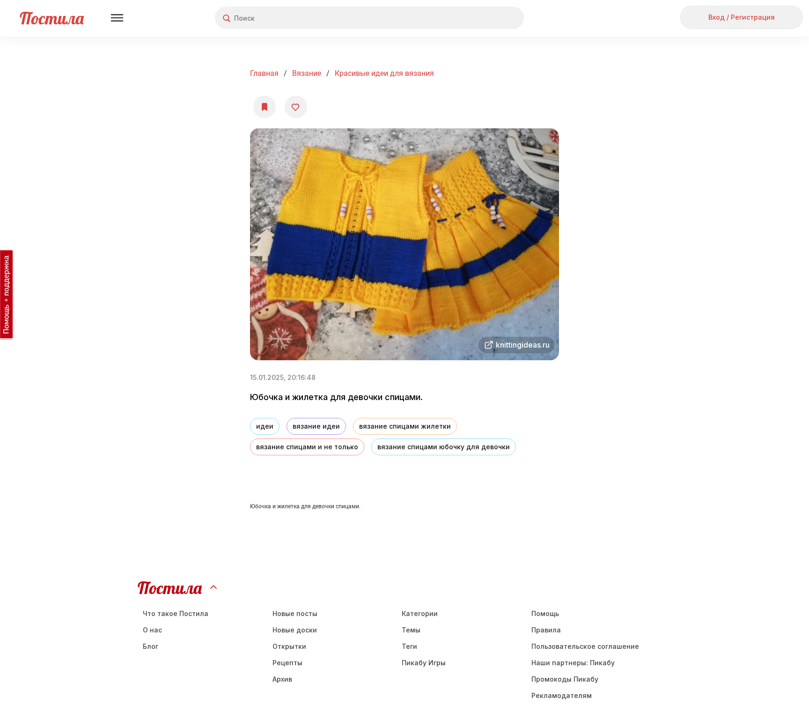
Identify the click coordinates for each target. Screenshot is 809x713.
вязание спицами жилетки (405, 426)
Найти (481, 18)
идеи (264, 426)
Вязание (306, 73)
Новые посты (294, 613)
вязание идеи (316, 426)
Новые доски (294, 630)
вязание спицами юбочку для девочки (443, 447)
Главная (264, 73)
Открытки (289, 646)
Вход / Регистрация (741, 17)
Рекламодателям (561, 695)
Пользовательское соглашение (585, 646)
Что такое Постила (175, 613)
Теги (409, 646)
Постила (52, 18)
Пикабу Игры (424, 663)
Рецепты (287, 663)
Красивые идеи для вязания (384, 73)
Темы (411, 630)
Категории (420, 613)
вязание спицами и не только (307, 447)
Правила (546, 630)
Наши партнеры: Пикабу (573, 663)
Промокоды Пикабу (564, 679)
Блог (150, 646)
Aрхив (282, 679)
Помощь (545, 613)
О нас (152, 630)
